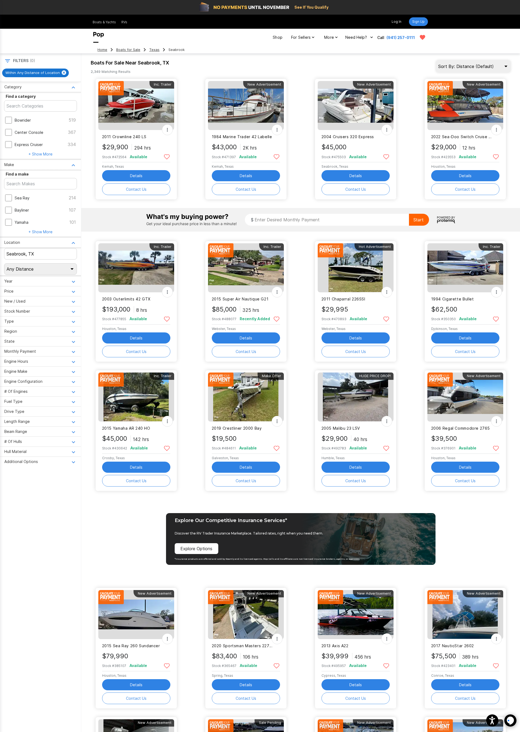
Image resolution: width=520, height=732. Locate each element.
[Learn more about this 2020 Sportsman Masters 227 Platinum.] (246, 614)
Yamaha (21, 222)
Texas (154, 49)
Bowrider (23, 120)
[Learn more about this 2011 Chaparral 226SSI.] (356, 267)
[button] (492, 720)
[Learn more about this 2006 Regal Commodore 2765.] (465, 397)
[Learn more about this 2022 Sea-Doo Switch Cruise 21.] (465, 105)
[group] (35, 73)
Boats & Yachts (104, 22)
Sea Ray (22, 198)
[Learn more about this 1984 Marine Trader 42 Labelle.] (246, 105)
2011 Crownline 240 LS (124, 136)
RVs (124, 22)
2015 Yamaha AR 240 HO (126, 428)
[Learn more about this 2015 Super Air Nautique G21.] (246, 267)
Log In (396, 22)
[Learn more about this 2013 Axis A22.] (356, 614)
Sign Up (418, 22)
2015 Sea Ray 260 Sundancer (131, 645)
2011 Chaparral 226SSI (343, 299)
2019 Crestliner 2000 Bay (237, 428)
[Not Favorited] (167, 156)
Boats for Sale (128, 49)
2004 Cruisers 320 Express (347, 136)
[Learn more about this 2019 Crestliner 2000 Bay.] (246, 397)
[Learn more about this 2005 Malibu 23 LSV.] (356, 397)
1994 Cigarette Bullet (452, 299)
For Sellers (301, 37)
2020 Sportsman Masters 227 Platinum (242, 645)
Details (136, 175)
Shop (277, 37)
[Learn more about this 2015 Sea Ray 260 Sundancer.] (136, 614)
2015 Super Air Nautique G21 (240, 299)
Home (102, 49)
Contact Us (136, 189)
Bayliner (22, 210)
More (329, 37)
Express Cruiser (29, 144)
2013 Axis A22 (335, 645)
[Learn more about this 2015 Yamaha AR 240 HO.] (136, 397)
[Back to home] (98, 37)
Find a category (21, 96)
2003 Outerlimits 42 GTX (126, 299)
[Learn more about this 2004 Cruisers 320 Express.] (356, 105)
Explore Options (196, 548)
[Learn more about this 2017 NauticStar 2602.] (465, 614)
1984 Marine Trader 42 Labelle (242, 136)
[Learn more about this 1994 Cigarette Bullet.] (465, 267)
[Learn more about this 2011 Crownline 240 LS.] (136, 105)
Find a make (17, 174)
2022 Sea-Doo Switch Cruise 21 (462, 136)
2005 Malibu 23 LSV (340, 428)
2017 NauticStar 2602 (452, 645)
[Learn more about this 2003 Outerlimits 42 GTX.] (136, 267)
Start (418, 219)
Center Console (29, 132)
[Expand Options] (167, 129)
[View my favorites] (422, 37)
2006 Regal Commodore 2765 (460, 428)
